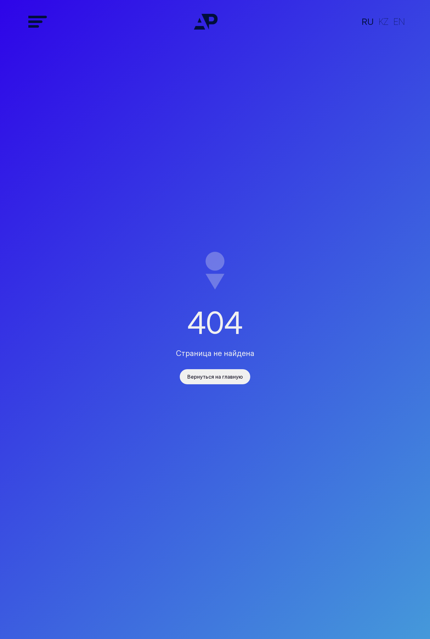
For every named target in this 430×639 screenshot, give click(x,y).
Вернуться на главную (215, 377)
